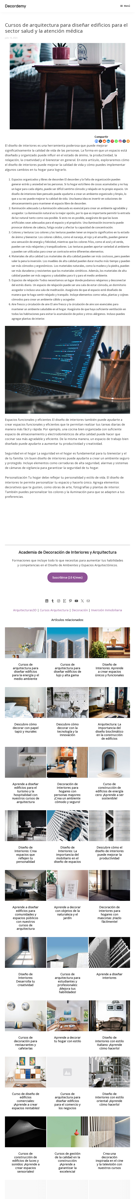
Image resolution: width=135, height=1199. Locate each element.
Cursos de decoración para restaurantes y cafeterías (25, 1042)
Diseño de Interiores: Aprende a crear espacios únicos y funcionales (109, 669)
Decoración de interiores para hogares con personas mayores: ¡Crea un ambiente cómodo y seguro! (67, 793)
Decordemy (15, 6)
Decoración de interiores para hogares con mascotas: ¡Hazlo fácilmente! (109, 914)
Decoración (80, 610)
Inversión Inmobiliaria (106, 610)
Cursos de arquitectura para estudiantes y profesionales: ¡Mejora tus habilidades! (67, 983)
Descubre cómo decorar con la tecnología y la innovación (67, 729)
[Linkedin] (108, 141)
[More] (128, 141)
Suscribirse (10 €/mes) (67, 577)
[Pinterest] (112, 141)
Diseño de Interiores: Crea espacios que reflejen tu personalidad (25, 854)
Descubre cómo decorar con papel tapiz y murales (26, 727)
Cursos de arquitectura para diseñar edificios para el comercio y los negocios (67, 1101)
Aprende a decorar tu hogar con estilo (67, 1039)
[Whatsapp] (116, 141)
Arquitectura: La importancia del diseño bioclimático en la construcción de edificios (109, 731)
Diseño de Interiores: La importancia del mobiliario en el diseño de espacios (67, 854)
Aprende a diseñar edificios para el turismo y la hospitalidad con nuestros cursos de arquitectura (25, 793)
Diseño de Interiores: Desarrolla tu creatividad (25, 979)
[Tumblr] (124, 141)
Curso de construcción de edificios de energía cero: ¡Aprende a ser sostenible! (109, 791)
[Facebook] (96, 141)
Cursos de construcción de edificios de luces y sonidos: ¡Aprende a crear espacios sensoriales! (26, 1162)
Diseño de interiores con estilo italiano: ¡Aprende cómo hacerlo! (109, 1042)
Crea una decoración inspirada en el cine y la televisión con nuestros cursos (109, 1161)
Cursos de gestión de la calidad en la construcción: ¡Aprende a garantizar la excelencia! (67, 1162)
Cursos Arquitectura (54, 610)
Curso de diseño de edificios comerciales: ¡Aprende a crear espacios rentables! (25, 1101)
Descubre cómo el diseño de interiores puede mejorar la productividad (109, 852)
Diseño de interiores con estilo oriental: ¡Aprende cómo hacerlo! (109, 1099)
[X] (100, 141)
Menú (127, 5)
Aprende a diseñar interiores (109, 976)
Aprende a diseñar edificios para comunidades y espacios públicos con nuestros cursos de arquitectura (26, 918)
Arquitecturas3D (25, 610)
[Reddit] (104, 141)
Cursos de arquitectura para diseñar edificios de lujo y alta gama (67, 669)
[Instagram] (120, 141)
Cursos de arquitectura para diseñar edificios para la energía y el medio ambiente (25, 671)
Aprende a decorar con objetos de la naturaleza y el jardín (67, 912)
